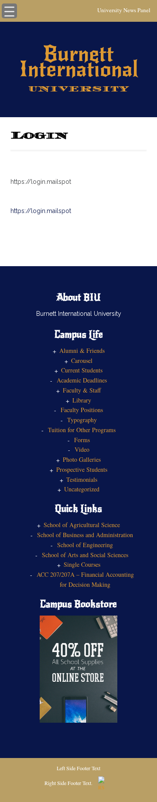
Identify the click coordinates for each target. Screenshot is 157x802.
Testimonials (81, 479)
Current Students (81, 370)
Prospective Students (81, 469)
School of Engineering (85, 545)
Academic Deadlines (82, 380)
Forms (82, 440)
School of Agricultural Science (82, 525)
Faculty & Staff (82, 390)
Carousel (81, 360)
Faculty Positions (82, 410)
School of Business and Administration (85, 535)
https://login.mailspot (40, 210)
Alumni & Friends (82, 350)
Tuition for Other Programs (82, 430)
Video (82, 449)
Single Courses (82, 564)
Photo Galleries (82, 459)
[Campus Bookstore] (78, 668)
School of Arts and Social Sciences (85, 555)
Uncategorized (81, 489)
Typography (82, 420)
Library (81, 400)
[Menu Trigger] (9, 10)
